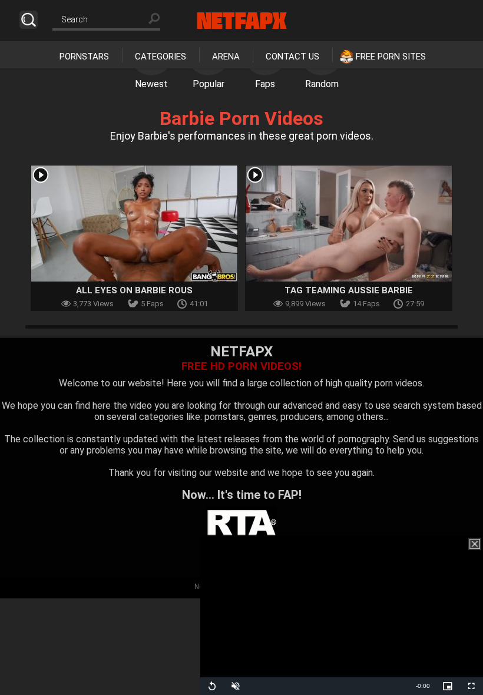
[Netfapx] (242, 20)
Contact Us (292, 56)
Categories (160, 56)
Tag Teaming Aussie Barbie (348, 290)
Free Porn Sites (391, 56)
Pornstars (84, 56)
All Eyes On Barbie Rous (134, 290)
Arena (226, 56)
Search (28, 20)
